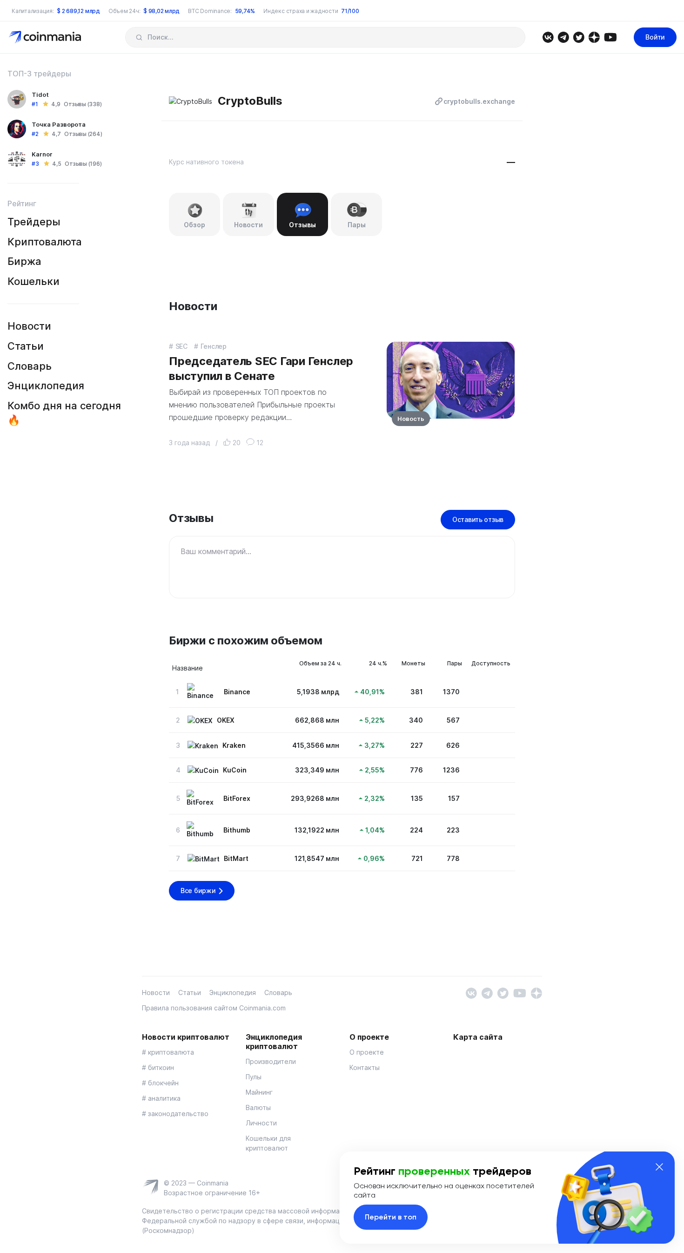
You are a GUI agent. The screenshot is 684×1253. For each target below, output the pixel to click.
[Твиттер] (578, 37)
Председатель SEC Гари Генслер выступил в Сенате (261, 368)
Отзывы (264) (83, 133)
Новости (29, 326)
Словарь (29, 366)
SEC (181, 346)
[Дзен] (594, 37)
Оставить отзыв (477, 519)
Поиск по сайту (139, 37)
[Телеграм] (563, 37)
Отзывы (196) (83, 163)
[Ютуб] (610, 37)
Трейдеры (33, 222)
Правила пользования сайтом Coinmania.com (214, 1008)
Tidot (40, 94)
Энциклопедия (45, 385)
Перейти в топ (390, 1216)
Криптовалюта (44, 242)
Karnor (42, 154)
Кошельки (33, 281)
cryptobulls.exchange (479, 101)
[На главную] (45, 37)
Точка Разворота (59, 124)
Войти (655, 37)
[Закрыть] (659, 1166)
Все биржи (198, 890)
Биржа (24, 261)
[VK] (548, 37)
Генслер (214, 346)
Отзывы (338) (82, 104)
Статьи (25, 346)
